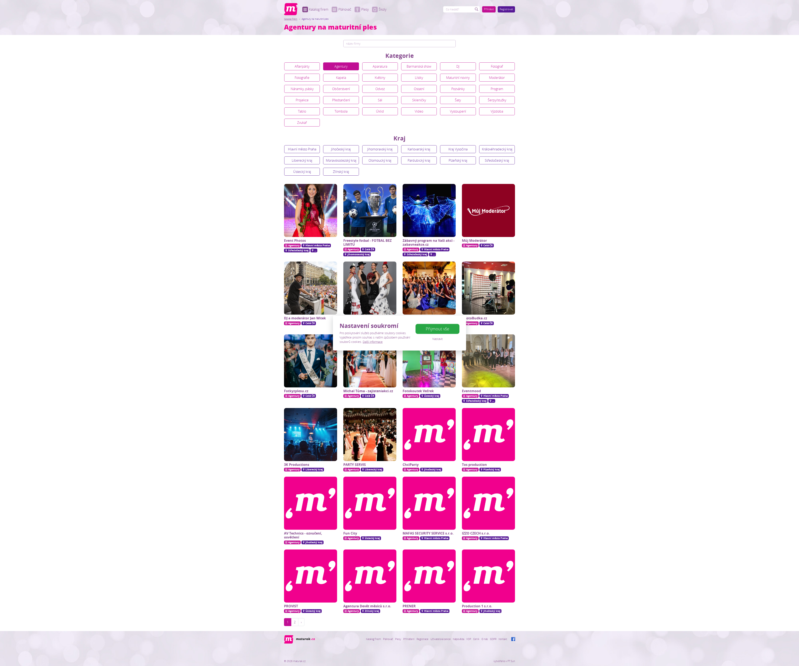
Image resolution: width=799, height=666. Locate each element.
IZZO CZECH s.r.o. (476, 533)
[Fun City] (369, 503)
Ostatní (419, 89)
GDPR (493, 639)
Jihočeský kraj (341, 149)
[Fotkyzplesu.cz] (310, 360)
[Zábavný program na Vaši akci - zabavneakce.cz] (429, 210)
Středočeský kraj (497, 160)
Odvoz (380, 89)
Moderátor (497, 77)
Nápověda (458, 639)
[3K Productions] (310, 434)
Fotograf (497, 66)
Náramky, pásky (302, 89)
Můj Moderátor (474, 240)
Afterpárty (302, 66)
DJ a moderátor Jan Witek (305, 318)
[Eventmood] (488, 360)
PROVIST (291, 606)
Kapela (341, 77)
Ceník (476, 639)
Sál (380, 100)
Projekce (302, 100)
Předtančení (341, 100)
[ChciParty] (429, 434)
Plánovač (344, 9)
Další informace (373, 342)
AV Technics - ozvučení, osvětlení (303, 535)
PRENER (409, 606)
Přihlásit (489, 9)
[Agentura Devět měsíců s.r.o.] (369, 576)
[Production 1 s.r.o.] (488, 576)
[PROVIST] (310, 576)
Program (497, 89)
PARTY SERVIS (354, 464)
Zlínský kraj (341, 171)
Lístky (419, 77)
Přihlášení (408, 639)
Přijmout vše (437, 329)
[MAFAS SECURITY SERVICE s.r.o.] (429, 503)
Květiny (380, 77)
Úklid (380, 111)
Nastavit (437, 339)
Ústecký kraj (302, 171)
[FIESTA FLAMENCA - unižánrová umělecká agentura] (369, 288)
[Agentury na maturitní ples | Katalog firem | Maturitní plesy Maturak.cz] (291, 9)
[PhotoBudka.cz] (488, 288)
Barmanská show (419, 66)
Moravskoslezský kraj (341, 160)
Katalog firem (318, 9)
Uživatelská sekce (441, 639)
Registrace (422, 639)
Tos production (474, 464)
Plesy (365, 9)
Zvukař (302, 122)
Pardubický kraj (419, 160)
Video (419, 111)
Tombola (341, 111)
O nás (484, 639)
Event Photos (295, 240)
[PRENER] (429, 576)
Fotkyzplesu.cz (296, 391)
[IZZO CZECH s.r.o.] (488, 503)
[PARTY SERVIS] (369, 434)
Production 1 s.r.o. (477, 606)
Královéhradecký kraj (497, 149)
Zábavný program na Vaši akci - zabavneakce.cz (428, 242)
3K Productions (296, 464)
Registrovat (506, 9)
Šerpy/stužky (497, 100)
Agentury (340, 66)
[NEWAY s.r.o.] (429, 288)
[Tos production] (488, 434)
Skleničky (419, 100)
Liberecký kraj (302, 160)
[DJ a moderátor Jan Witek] (310, 288)
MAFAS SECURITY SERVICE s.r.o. (428, 533)
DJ (457, 66)
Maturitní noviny (458, 77)
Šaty (458, 100)
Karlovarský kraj (419, 149)
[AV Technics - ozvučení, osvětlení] (310, 503)
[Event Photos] (310, 210)
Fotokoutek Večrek (418, 391)
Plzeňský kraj (458, 160)
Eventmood (471, 391)
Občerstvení (341, 89)
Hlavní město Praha (302, 149)
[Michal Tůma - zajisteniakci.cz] (369, 360)
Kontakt (503, 639)
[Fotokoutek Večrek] (429, 360)
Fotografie (302, 77)
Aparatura (380, 66)
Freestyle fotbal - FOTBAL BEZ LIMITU (367, 242)
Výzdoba (497, 111)
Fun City (350, 533)
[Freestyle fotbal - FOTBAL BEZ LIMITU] (369, 210)
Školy (382, 9)
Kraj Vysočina (458, 149)
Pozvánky (458, 89)
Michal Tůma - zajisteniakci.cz (368, 391)
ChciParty (411, 464)
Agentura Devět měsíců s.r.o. (367, 606)
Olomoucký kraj (379, 160)
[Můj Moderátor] (488, 210)
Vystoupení (458, 111)
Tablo (302, 111)
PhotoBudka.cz (474, 318)
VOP (468, 639)
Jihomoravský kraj (380, 149)
